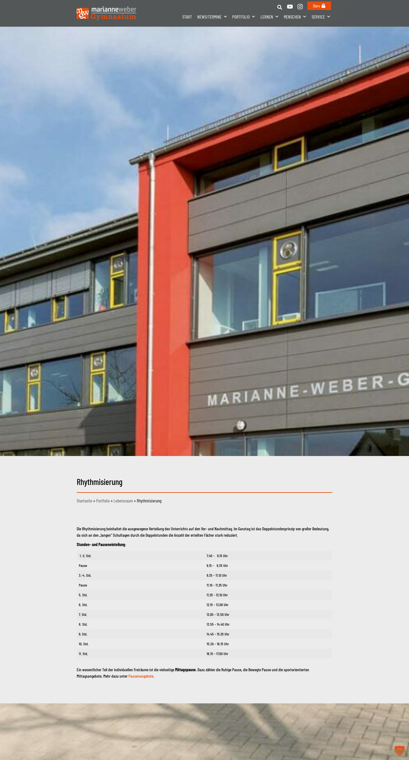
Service (318, 16)
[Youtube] (290, 7)
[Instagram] (300, 7)
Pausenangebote (140, 675)
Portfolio (103, 500)
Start (187, 16)
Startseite (84, 500)
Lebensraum (123, 500)
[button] (279, 7)
